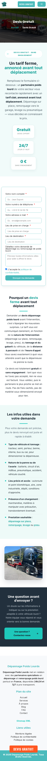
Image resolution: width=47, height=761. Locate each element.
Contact (23, 713)
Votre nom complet (15, 194)
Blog (23, 706)
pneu (36, 525)
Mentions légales (23, 733)
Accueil (15, 27)
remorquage (15, 525)
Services (23, 700)
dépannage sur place (19, 521)
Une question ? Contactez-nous (22, 633)
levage (26, 525)
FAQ (23, 710)
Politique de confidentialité (23, 736)
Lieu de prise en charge (17, 225)
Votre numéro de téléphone (19, 204)
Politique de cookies (23, 740)
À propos (23, 703)
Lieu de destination (14, 236)
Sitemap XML (23, 721)
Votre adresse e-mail (15, 215)
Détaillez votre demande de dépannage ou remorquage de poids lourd (23, 249)
